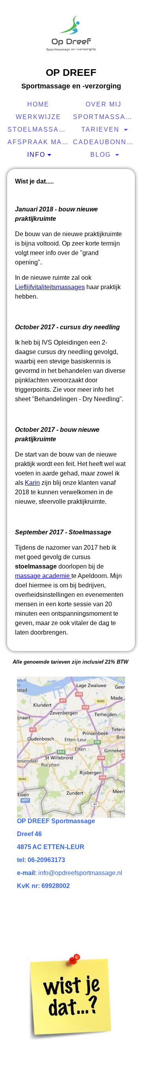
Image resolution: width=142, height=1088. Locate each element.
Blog (101, 154)
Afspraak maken (39, 142)
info (36, 154)
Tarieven (101, 129)
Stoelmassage (39, 129)
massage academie (43, 575)
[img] (71, 33)
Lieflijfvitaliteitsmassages (50, 287)
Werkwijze (38, 117)
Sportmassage (104, 117)
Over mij (103, 104)
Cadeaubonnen (104, 142)
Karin (32, 482)
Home (38, 104)
